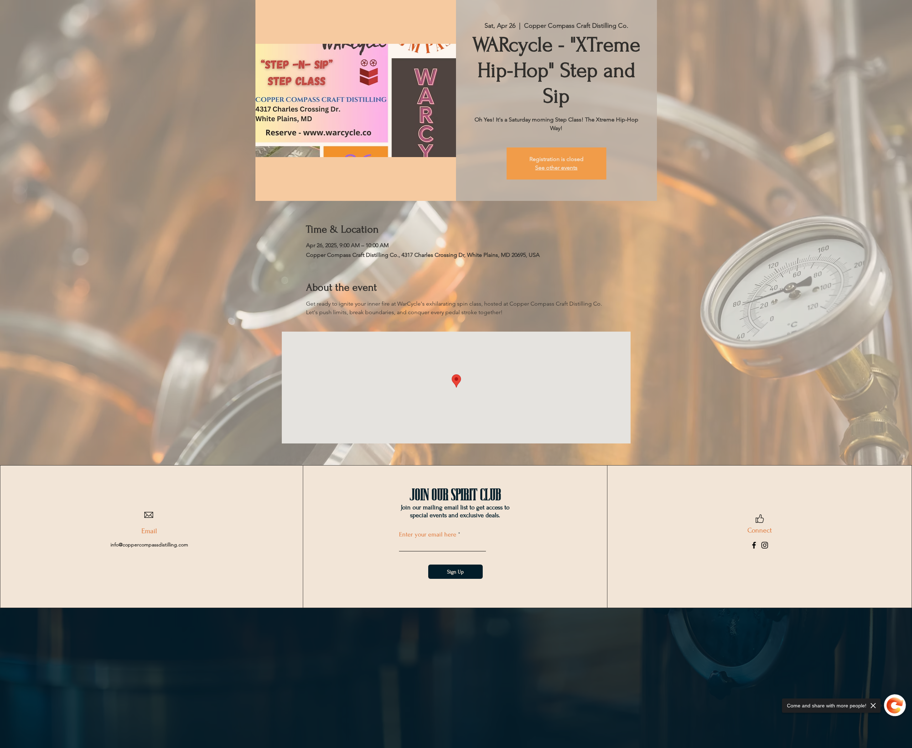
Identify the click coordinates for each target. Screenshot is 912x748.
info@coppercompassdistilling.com (149, 544)
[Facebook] (754, 545)
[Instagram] (764, 545)
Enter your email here (427, 534)
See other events (556, 167)
